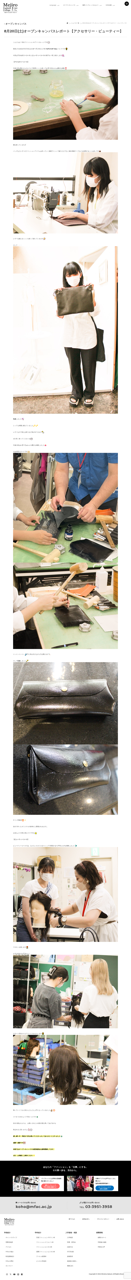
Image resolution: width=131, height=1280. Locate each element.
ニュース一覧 (75, 23)
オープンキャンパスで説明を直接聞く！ (105, 1188)
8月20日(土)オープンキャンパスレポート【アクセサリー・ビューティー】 (104, 23)
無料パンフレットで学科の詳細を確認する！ (50, 1186)
